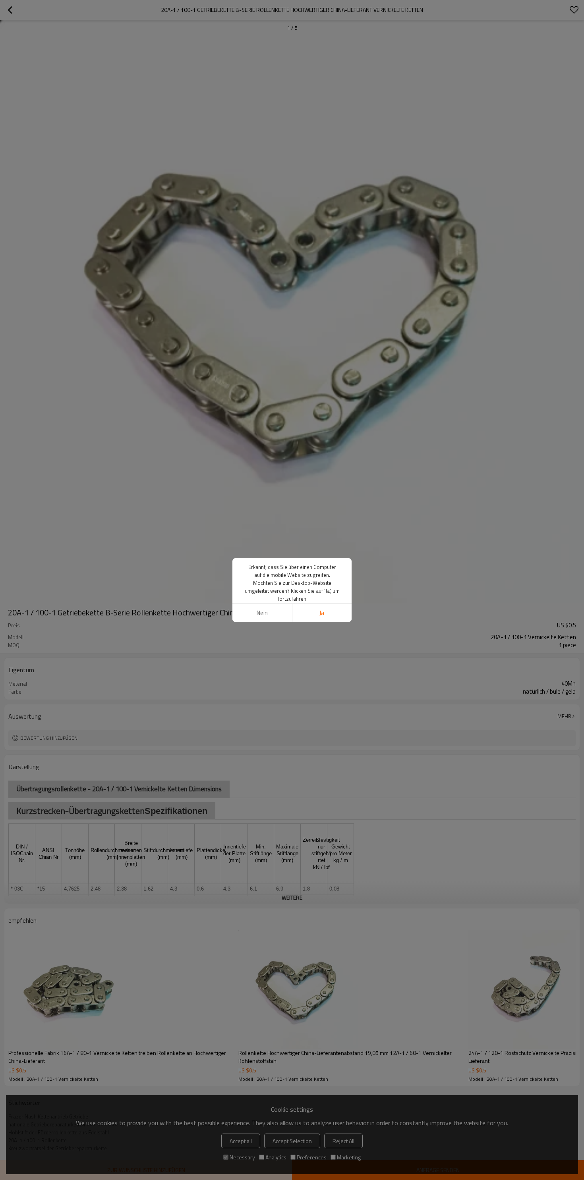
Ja (321, 612)
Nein (262, 612)
